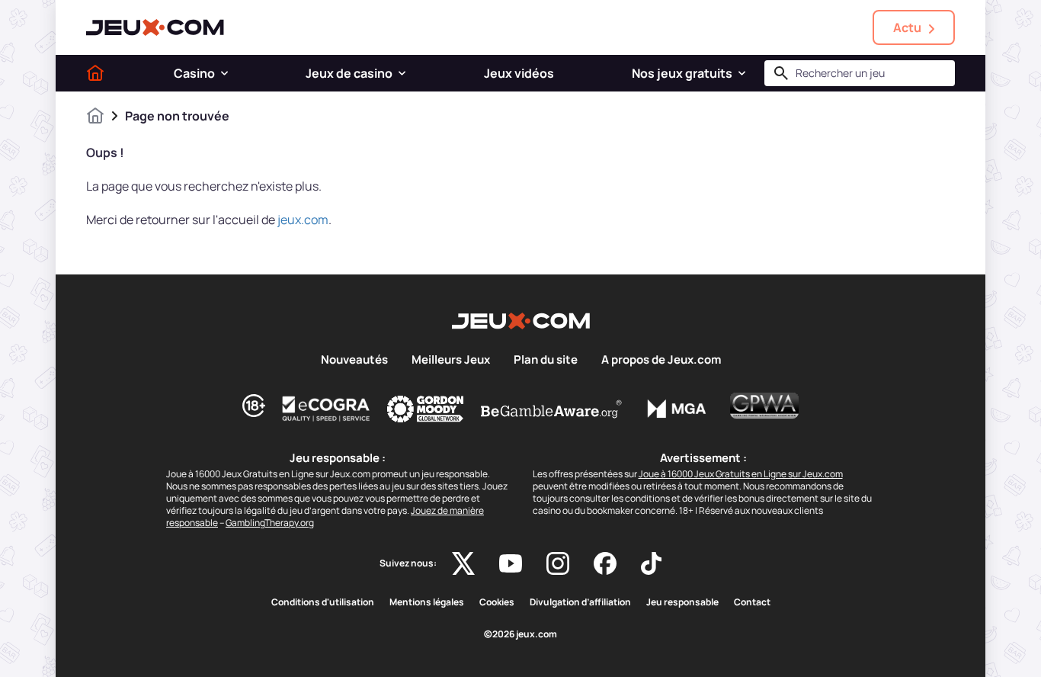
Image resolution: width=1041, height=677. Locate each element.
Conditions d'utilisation (322, 602)
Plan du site (546, 359)
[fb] (605, 563)
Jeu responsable (682, 602)
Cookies (496, 602)
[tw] (463, 563)
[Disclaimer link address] (326, 408)
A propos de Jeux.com (661, 359)
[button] (224, 73)
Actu (907, 27)
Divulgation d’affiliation (580, 602)
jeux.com (302, 219)
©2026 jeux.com (520, 634)
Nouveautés (354, 359)
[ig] (557, 563)
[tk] (651, 563)
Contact (752, 602)
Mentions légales (426, 602)
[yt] (510, 563)
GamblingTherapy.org (270, 522)
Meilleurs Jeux (451, 359)
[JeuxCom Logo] (155, 27)
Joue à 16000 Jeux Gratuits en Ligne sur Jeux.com (741, 473)
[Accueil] (95, 73)
